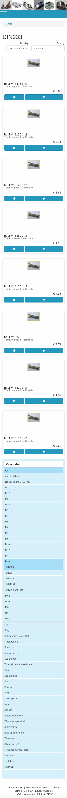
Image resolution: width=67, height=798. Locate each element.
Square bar (10, 658)
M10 (7, 544)
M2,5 (7, 504)
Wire (6, 692)
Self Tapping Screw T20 (16, 635)
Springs (8, 709)
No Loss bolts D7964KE (17, 481)
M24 (7, 607)
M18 (7, 595)
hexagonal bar (11, 653)
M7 (6, 532)
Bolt (6, 470)
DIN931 (10, 572)
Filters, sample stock (15, 721)
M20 (7, 601)
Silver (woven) (11, 744)
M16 (7, 561)
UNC (7, 618)
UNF (7, 612)
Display (24, 43)
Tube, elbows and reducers (18, 664)
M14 (7, 555)
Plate (7, 670)
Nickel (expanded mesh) (16, 749)
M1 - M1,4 (10, 487)
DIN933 (10, 567)
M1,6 (7, 493)
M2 (6, 498)
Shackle (8, 687)
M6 (6, 527)
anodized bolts (12, 476)
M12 (7, 550)
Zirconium (9, 738)
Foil (6, 681)
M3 (6, 510)
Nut (6, 624)
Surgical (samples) (14, 715)
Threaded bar (11, 641)
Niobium (8, 755)
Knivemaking (11, 726)
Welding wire (11, 698)
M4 (6, 515)
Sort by (61, 43)
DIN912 (10, 578)
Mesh (7, 704)
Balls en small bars (14, 732)
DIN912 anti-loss (14, 589)
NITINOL (8, 766)
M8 (6, 538)
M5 (6, 521)
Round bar (9, 647)
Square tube (10, 675)
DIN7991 (10, 584)
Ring (6, 630)
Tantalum (9, 761)
